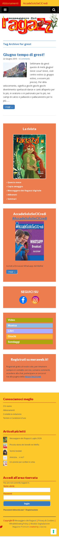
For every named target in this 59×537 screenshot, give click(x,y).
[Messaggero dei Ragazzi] (29, 25)
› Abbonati (11, 194)
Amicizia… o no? (17, 457)
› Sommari (11, 199)
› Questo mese (13, 182)
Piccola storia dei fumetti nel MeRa (24, 445)
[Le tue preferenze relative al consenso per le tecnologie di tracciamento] (53, 531)
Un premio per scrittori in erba (22, 462)
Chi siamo (7, 406)
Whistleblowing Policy (18, 523)
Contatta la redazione (12, 414)
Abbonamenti (10, 3)
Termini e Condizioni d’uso (14, 418)
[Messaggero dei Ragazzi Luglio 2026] (29, 178)
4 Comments (24, 58)
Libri (11, 330)
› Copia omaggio (14, 186)
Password (7, 494)
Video (11, 319)
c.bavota (42, 527)
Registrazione (31, 510)
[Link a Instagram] (35, 303)
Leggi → (9, 106)
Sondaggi (14, 341)
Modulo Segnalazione (40, 523)
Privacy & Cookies (46, 520)
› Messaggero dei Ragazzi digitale (23, 190)
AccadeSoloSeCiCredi (35, 3)
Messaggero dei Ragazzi (25, 520)
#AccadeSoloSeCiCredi (29, 218)
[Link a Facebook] (23, 303)
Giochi (12, 336)
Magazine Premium (20, 527)
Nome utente (8, 486)
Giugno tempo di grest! (24, 54)
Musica (12, 325)
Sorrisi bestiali (16, 451)
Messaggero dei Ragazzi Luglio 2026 (26, 438)
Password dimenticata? (14, 510)
